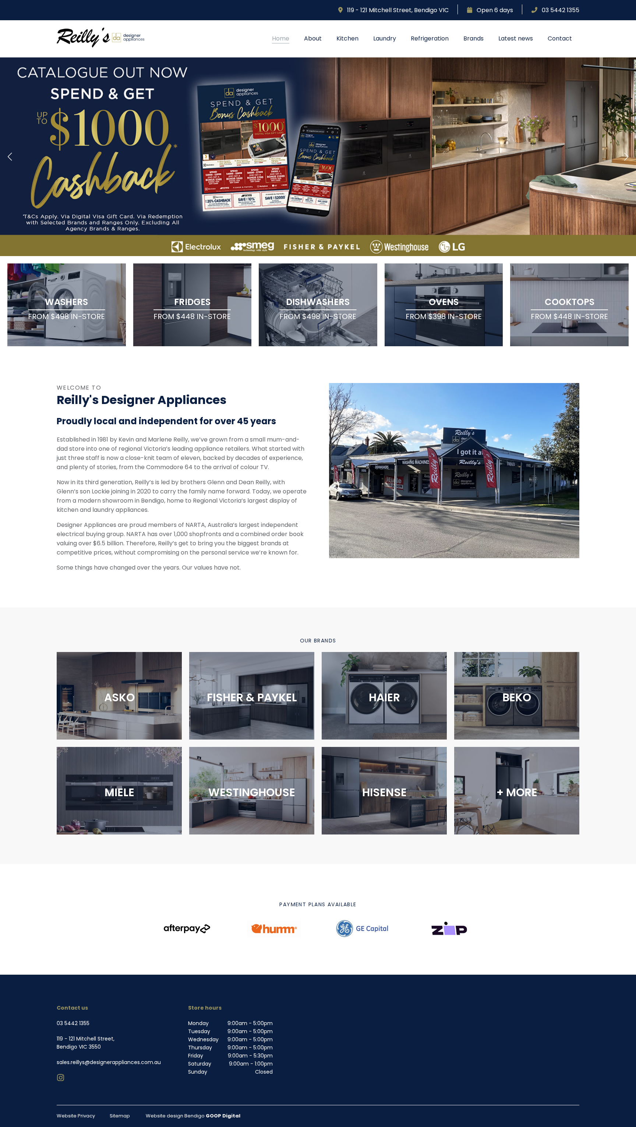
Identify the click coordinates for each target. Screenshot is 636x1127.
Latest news (515, 38)
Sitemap (120, 1115)
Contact (560, 38)
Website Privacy (76, 1115)
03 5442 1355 (558, 10)
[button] (10, 157)
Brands (473, 38)
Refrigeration (430, 38)
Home (280, 38)
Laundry (384, 38)
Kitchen (347, 38)
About (313, 38)
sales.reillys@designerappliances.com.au (109, 1062)
